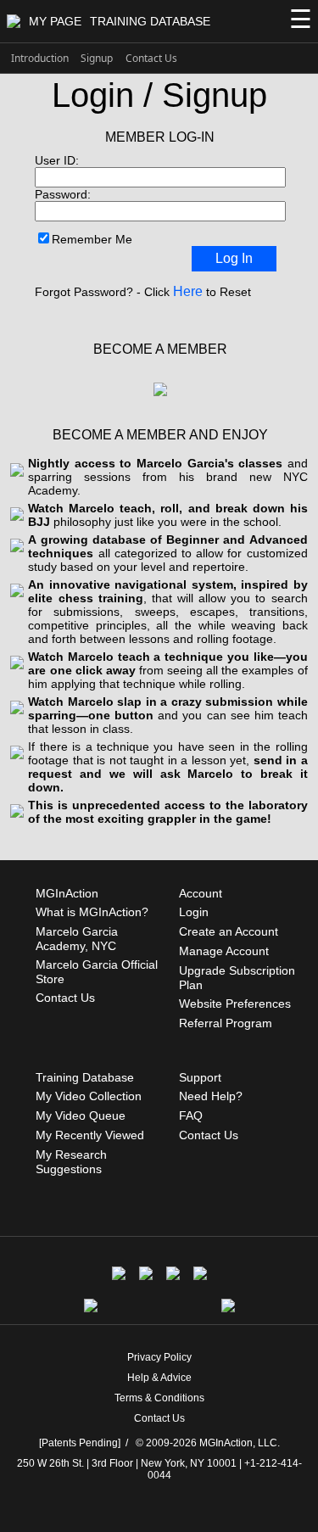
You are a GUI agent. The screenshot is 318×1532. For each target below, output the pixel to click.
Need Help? (211, 1096)
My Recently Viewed (90, 1135)
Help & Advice (159, 1378)
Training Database (150, 21)
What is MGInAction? (92, 912)
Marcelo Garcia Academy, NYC (77, 939)
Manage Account (224, 951)
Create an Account (228, 931)
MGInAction (67, 893)
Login (194, 912)
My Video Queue (81, 1115)
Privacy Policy (159, 1357)
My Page (55, 21)
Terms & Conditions (159, 1398)
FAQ (191, 1115)
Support (200, 1077)
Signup (97, 58)
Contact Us (151, 58)
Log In (234, 258)
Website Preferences (235, 1003)
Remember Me (92, 239)
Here (188, 291)
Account (200, 893)
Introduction (40, 58)
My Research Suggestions (71, 1162)
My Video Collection (89, 1096)
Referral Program (225, 1023)
